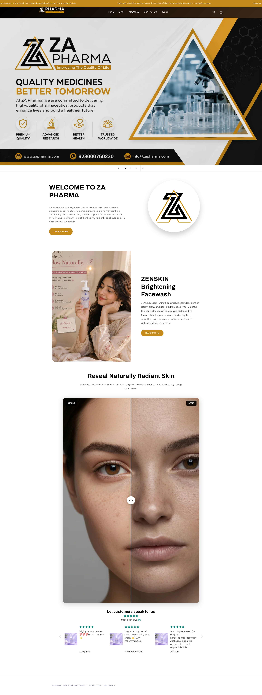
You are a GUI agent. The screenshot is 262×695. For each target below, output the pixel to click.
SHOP (121, 12)
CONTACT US (150, 12)
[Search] (213, 12)
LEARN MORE (60, 231)
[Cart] (221, 12)
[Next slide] (137, 168)
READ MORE (152, 333)
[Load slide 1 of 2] (125, 168)
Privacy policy (95, 685)
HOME (111, 12)
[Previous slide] (119, 168)
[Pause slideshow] (143, 168)
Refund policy (109, 685)
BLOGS (164, 12)
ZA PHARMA (64, 685)
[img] (131, 616)
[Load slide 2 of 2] (130, 168)
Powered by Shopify (78, 685)
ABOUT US (134, 12)
